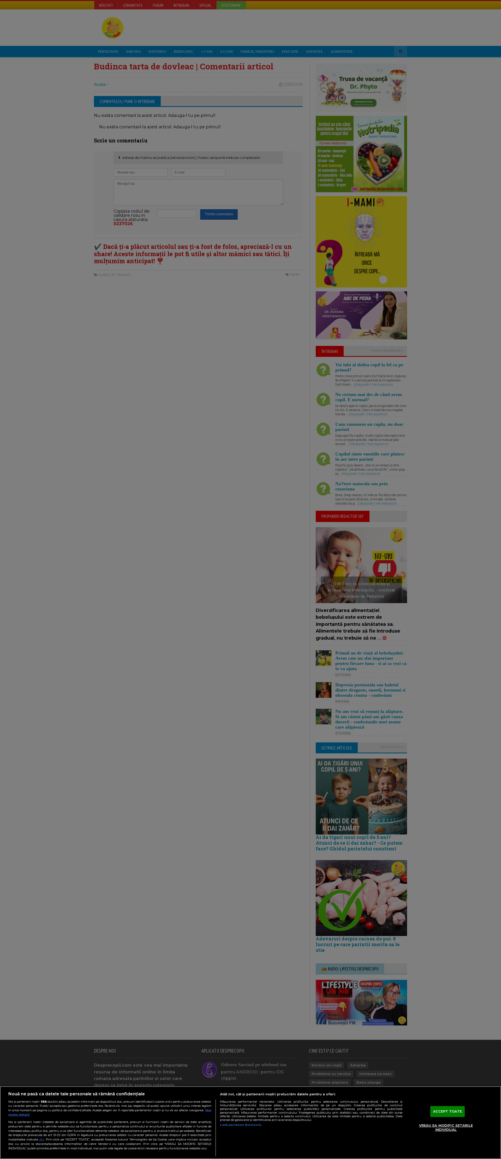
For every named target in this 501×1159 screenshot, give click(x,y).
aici (41, 1139)
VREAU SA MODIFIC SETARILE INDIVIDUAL (446, 1127)
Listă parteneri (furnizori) (240, 1125)
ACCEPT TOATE (447, 1111)
